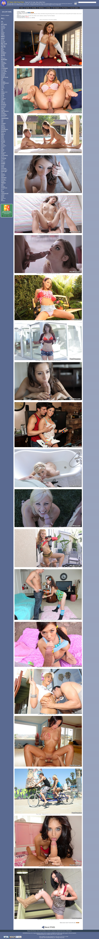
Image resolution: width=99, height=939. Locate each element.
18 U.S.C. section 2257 (57, 934)
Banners (54, 930)
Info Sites (48, 7)
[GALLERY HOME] (6, 11)
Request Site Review (31, 930)
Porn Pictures (65, 7)
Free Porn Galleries (74, 7)
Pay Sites (27, 7)
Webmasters (69, 930)
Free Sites (34, 7)
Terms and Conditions (41, 930)
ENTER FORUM (7, 215)
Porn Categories (56, 7)
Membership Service (61, 930)
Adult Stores (41, 7)
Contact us (49, 930)
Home (21, 7)
